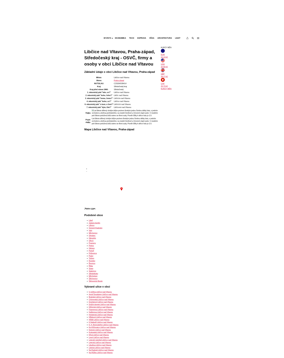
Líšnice (91, 225)
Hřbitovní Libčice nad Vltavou (100, 317)
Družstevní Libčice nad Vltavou (101, 302)
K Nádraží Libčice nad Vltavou (101, 322)
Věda (151, 38)
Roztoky (92, 261)
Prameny (92, 243)
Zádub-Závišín (94, 223)
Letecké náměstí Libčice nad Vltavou (103, 340)
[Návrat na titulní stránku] (142, 33)
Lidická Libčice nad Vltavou (99, 348)
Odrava (92, 248)
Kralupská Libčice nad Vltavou (101, 332)
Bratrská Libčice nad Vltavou (100, 297)
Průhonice (93, 253)
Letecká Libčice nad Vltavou (100, 342)
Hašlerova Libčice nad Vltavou (101, 312)
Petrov (91, 246)
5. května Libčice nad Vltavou (100, 292)
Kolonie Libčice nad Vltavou (100, 330)
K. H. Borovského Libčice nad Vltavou (103, 325)
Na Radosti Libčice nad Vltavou (101, 350)
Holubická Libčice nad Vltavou (101, 315)
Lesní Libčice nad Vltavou (99, 337)
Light (177, 38)
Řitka (91, 266)
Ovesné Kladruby (95, 228)
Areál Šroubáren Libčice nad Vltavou (103, 294)
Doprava (141, 38)
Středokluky (93, 274)
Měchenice (93, 233)
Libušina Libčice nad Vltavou (100, 345)
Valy (90, 230)
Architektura (164, 38)
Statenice (92, 271)
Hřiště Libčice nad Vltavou (99, 320)
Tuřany (91, 258)
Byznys (107, 38)
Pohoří (91, 251)
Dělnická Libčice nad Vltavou (100, 307)
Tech (131, 38)
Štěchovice (93, 279)
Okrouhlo (92, 238)
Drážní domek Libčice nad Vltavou (102, 304)
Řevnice (92, 263)
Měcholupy (93, 276)
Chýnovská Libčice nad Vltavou (101, 299)
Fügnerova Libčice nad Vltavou (101, 310)
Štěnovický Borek (96, 281)
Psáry (91, 256)
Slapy (91, 268)
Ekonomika (120, 38)
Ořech (91, 241)
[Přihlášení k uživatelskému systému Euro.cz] (187, 38)
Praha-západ (119, 80)
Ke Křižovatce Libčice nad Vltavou (102, 327)
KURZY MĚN (166, 89)
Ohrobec (92, 236)
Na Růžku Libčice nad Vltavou (101, 353)
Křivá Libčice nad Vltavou (99, 335)
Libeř (91, 220)
